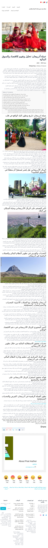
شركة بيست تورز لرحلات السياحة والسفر (37, 8)
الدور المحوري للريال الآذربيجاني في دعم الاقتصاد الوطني (14, 102)
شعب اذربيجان (37, 488)
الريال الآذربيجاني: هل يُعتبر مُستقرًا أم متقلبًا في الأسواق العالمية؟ (16, 95)
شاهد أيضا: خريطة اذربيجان (40, 341)
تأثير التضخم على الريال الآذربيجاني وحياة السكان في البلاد (14, 97)
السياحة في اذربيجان (29, 514)
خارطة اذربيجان (43, 488)
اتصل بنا (31, 505)
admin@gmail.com (30, 467)
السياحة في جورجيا (29, 515)
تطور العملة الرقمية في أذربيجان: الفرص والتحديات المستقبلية (15, 108)
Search (3, 508)
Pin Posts (31, 503)
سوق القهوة (30, 528)
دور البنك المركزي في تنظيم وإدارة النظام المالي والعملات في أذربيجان (17, 105)
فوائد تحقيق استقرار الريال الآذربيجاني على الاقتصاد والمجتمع (15, 106)
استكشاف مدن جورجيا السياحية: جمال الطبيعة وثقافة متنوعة (19, 521)
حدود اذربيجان (12, 487)
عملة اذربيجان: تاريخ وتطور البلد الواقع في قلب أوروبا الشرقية (14, 94)
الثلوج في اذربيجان (34, 487)
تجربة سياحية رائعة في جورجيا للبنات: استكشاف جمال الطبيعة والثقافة (18, 527)
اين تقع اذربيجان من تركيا (19, 487)
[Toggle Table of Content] (43, 92)
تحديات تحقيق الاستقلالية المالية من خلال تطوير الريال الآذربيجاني (15, 103)
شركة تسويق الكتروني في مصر (6, 516)
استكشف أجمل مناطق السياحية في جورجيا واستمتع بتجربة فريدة (18, 509)
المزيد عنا (31, 508)
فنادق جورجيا (30, 517)
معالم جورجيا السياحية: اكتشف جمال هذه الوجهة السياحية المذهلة (18, 515)
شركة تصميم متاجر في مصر (18, 534)
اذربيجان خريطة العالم (42, 487)
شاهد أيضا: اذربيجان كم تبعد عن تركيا (38, 403)
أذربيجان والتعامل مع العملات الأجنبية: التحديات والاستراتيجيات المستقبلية (17, 100)
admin (38, 63)
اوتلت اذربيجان (27, 487)
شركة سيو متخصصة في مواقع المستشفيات (30, 531)
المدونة (32, 506)
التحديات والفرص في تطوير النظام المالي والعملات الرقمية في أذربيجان (17, 98)
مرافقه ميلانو (17, 544)
